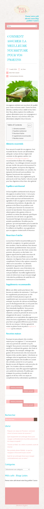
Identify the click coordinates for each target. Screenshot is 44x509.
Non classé (15, 73)
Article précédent (16, 388)
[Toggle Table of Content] (28, 125)
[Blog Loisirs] (22, 6)
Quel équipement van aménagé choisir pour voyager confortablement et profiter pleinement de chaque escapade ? (22, 439)
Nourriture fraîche (18, 133)
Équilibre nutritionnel (20, 131)
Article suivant (28, 391)
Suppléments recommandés (22, 136)
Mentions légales (22, 505)
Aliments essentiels (19, 128)
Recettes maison (18, 138)
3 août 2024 (13, 69)
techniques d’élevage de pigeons (17, 158)
